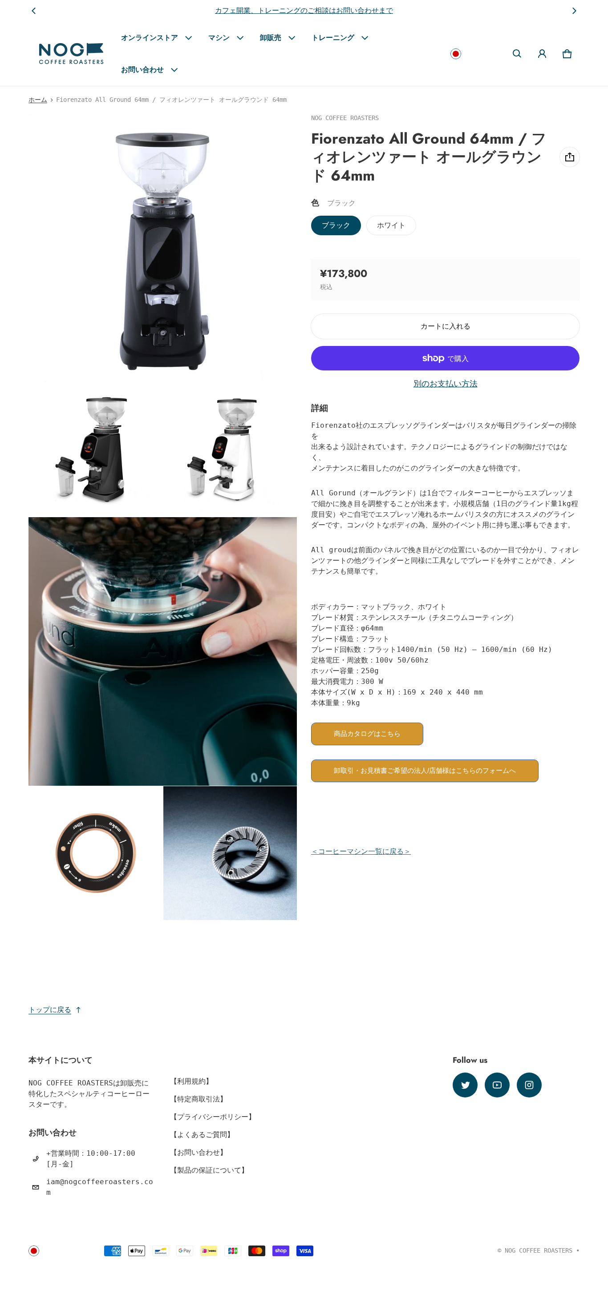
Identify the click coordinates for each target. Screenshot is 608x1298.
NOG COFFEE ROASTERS (538, 1250)
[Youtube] (497, 1085)
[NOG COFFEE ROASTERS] (71, 53)
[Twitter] (465, 1085)
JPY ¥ (474, 53)
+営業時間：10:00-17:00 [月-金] (90, 1158)
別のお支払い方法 (445, 383)
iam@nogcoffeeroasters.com (99, 1187)
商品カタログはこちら (367, 733)
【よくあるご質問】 (202, 1134)
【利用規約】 (191, 1081)
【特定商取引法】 (198, 1099)
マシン (219, 37)
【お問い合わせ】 (198, 1152)
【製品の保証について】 (209, 1170)
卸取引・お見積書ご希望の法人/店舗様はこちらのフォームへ (425, 770)
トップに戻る (49, 1009)
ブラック (336, 225)
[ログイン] (542, 53)
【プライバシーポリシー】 (212, 1117)
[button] (517, 53)
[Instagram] (529, 1085)
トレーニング (333, 37)
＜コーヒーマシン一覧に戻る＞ (361, 851)
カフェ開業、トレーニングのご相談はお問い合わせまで (304, 10)
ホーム (37, 99)
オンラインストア (149, 37)
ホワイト (391, 225)
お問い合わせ (142, 69)
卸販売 (270, 37)
